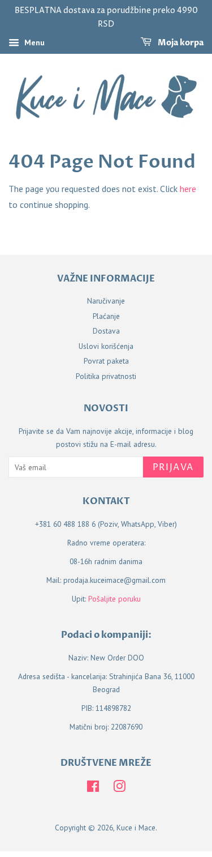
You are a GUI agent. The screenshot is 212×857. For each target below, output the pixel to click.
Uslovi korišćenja (106, 346)
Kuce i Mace (135, 827)
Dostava (106, 331)
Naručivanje (106, 301)
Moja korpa (180, 42)
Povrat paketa (106, 361)
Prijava (173, 467)
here (188, 188)
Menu (33, 42)
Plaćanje (106, 316)
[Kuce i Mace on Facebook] (92, 788)
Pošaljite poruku (114, 599)
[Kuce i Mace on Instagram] (119, 788)
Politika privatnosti (106, 376)
